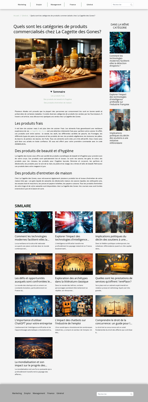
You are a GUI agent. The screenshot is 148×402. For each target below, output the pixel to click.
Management (56, 4)
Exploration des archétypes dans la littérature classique (71, 279)
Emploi (39, 4)
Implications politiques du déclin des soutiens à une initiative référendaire (119, 138)
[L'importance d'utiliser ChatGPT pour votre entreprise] (34, 306)
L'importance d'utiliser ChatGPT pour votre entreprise (33, 321)
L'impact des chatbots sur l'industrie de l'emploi (70, 321)
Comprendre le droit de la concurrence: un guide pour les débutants (114, 323)
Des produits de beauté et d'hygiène (58, 99)
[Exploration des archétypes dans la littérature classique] (74, 264)
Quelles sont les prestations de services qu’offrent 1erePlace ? (113, 279)
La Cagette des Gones (38, 131)
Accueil (16, 15)
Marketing (22, 4)
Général (90, 4)
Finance (73, 4)
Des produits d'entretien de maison (58, 103)
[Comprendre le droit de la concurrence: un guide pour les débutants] (114, 306)
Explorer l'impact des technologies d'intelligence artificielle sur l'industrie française (119, 99)
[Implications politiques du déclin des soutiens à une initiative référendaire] (120, 120)
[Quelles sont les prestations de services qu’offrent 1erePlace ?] (114, 264)
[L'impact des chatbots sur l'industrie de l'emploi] (74, 306)
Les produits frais (58, 96)
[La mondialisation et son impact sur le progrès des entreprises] (34, 348)
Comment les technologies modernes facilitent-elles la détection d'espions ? (120, 60)
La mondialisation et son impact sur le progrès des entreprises (30, 365)
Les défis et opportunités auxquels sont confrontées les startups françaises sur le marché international (33, 283)
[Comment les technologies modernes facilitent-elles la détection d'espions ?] (120, 42)
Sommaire (59, 91)
